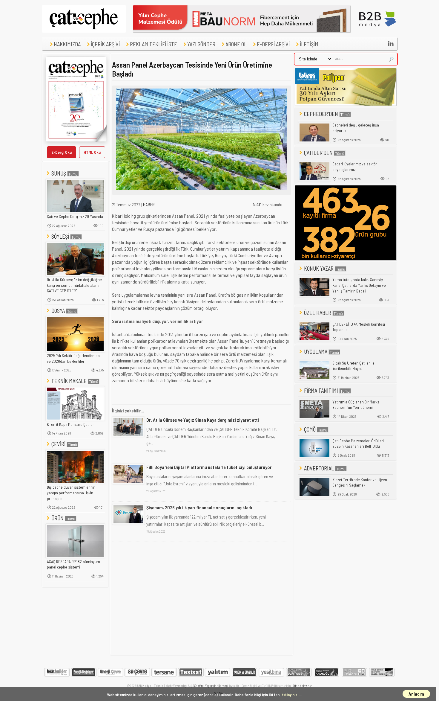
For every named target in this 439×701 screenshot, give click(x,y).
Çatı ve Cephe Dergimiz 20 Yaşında (75, 216)
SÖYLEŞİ (60, 236)
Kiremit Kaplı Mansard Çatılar (70, 424)
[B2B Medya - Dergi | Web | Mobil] (377, 30)
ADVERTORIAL (319, 468)
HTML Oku (92, 152)
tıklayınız (289, 694)
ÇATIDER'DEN (318, 152)
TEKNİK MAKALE (69, 380)
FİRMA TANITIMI (321, 390)
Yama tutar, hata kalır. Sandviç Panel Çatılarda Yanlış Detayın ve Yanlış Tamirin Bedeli (359, 285)
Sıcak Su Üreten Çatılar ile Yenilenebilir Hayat (353, 366)
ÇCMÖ (310, 429)
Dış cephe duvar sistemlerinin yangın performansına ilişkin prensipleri (71, 493)
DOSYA (58, 310)
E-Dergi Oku (61, 152)
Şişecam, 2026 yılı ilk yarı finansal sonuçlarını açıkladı (199, 507)
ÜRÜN (57, 518)
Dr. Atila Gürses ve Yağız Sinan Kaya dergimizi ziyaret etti (202, 420)
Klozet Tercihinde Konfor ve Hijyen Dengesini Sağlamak (359, 482)
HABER (149, 204)
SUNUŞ (58, 173)
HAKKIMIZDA (67, 44)
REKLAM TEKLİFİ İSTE (153, 44)
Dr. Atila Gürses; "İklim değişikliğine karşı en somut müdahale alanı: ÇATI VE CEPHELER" (74, 285)
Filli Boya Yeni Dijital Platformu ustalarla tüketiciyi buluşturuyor (209, 467)
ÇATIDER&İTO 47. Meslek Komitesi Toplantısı (358, 327)
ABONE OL (236, 44)
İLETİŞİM (309, 44)
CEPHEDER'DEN (321, 113)
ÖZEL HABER (317, 312)
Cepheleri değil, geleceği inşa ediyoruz (355, 128)
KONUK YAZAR (319, 268)
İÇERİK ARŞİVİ (105, 44)
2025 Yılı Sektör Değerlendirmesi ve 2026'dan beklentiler (73, 358)
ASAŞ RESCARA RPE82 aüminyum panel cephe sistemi (73, 564)
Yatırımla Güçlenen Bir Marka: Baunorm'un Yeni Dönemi (356, 405)
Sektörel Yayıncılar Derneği (211, 686)
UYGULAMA (316, 351)
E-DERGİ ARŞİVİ (273, 44)
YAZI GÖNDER (201, 44)
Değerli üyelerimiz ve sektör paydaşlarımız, (354, 166)
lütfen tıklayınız (301, 686)
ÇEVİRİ (58, 444)
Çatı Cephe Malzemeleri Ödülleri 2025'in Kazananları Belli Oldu (358, 443)
